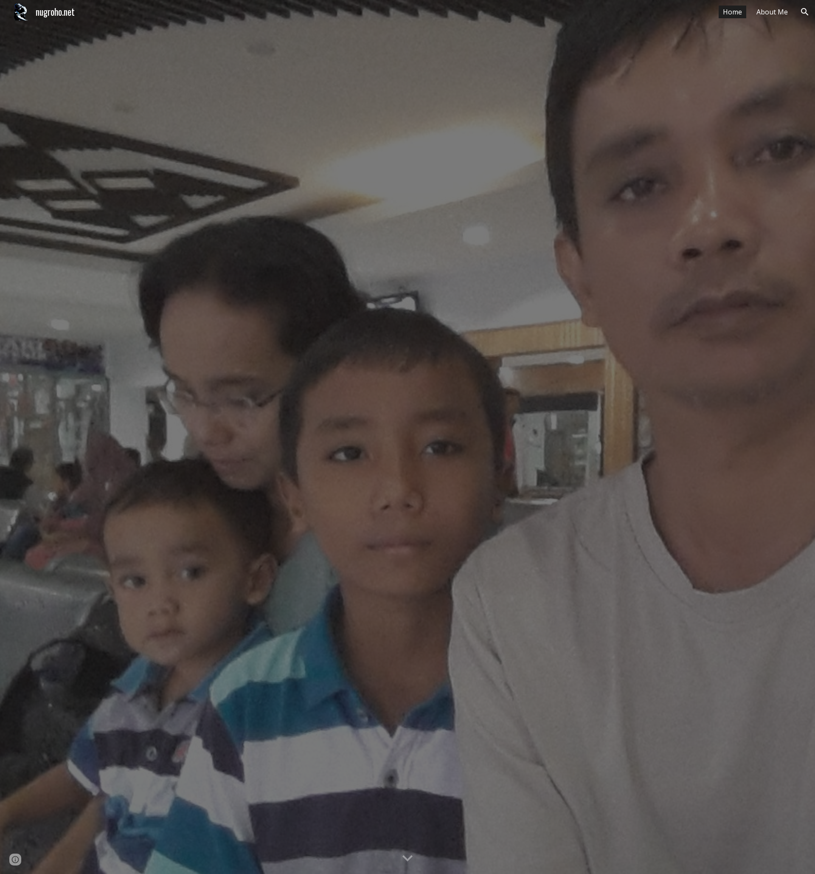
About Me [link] (772, 12)
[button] (805, 12)
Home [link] (732, 12)
